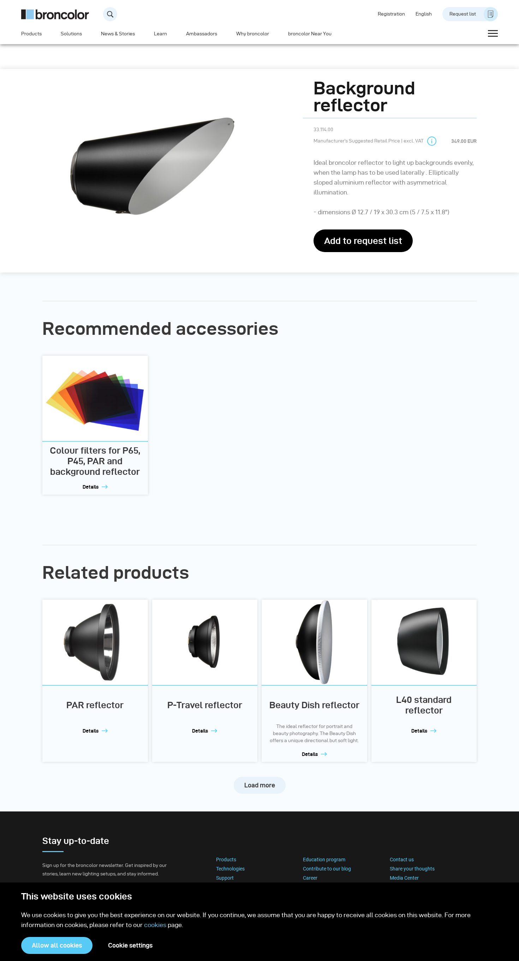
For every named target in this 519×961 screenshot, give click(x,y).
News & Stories (118, 33)
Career (310, 878)
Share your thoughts (412, 869)
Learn (160, 33)
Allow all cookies (57, 945)
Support (225, 878)
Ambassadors (201, 33)
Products (31, 33)
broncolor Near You (310, 33)
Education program (324, 859)
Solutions (71, 33)
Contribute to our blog (327, 869)
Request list (462, 14)
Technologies (230, 869)
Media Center (404, 878)
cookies (156, 924)
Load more (259, 785)
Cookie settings (130, 945)
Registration (391, 14)
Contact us (402, 859)
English (424, 14)
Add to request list (363, 241)
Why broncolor (252, 33)
